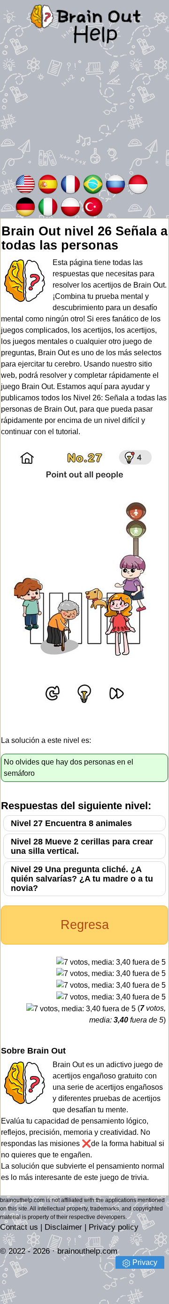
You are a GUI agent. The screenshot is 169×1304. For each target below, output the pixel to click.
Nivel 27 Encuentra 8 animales (71, 823)
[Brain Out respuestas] (48, 183)
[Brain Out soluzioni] (48, 206)
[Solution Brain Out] (70, 183)
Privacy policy (113, 1227)
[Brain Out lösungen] (25, 206)
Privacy (144, 1262)
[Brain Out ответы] (115, 183)
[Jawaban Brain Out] (138, 183)
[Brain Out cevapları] (93, 206)
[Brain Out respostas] (93, 183)
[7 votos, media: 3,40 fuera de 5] (111, 962)
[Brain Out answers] (25, 183)
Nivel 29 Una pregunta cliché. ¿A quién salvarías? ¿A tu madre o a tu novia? (82, 879)
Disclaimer (63, 1227)
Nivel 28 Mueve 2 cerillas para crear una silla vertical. (82, 846)
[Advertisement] (84, 115)
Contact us (19, 1227)
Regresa (85, 925)
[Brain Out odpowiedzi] (70, 206)
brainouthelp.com (87, 1251)
